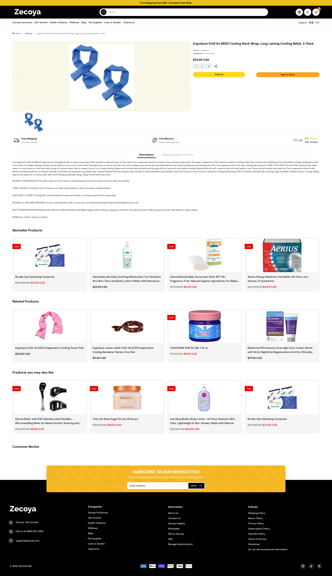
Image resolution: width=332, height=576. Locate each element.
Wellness (74, 22)
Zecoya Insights (176, 523)
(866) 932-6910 (34, 531)
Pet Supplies (95, 22)
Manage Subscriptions (180, 544)
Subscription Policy (259, 528)
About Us (173, 513)
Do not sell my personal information (268, 549)
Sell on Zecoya (176, 533)
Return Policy (255, 518)
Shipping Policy (256, 513)
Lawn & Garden (112, 22)
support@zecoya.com (28, 540)
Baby (84, 22)
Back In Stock (288, 74)
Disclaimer (254, 544)
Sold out (219, 74)
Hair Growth (41, 22)
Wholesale (173, 528)
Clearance (128, 22)
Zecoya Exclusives (22, 22)
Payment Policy (256, 533)
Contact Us (174, 518)
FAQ (170, 539)
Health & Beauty (58, 22)
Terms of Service (257, 539)
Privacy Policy (256, 523)
